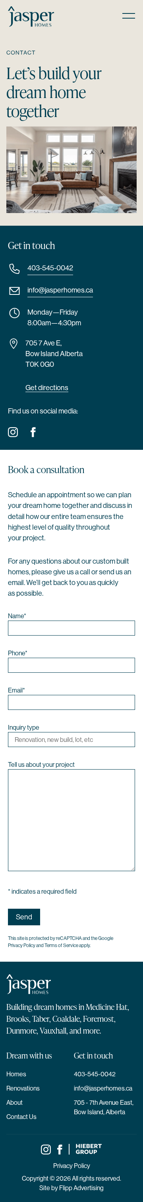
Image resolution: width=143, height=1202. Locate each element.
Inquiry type (23, 727)
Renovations (23, 1088)
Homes (16, 1074)
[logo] (31, 16)
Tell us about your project (41, 764)
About (14, 1102)
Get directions (46, 387)
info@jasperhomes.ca (60, 289)
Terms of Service (61, 945)
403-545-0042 (50, 267)
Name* (17, 616)
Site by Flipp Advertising (71, 1188)
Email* (16, 690)
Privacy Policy (21, 945)
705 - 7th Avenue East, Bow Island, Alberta (103, 1107)
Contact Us (21, 1117)
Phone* (17, 653)
